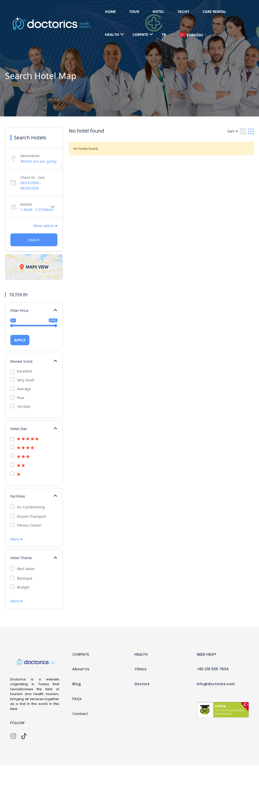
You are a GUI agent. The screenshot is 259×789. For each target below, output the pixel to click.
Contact (80, 713)
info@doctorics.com (216, 683)
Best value (25, 569)
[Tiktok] (24, 736)
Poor (21, 398)
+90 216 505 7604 (213, 669)
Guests (26, 204)
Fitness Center (29, 525)
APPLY (20, 340)
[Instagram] (13, 736)
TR (164, 34)
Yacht (183, 11)
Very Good (25, 380)
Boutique (24, 578)
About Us (80, 669)
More (15, 539)
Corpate (140, 34)
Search (34, 239)
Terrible (23, 407)
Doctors (142, 683)
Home (110, 11)
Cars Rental (214, 11)
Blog (76, 683)
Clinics (140, 669)
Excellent (24, 371)
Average (24, 389)
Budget (23, 587)
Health (112, 34)
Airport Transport (31, 516)
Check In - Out (32, 177)
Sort (231, 131)
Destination (30, 155)
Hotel (158, 11)
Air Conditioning (31, 507)
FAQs (77, 698)
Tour (134, 11)
